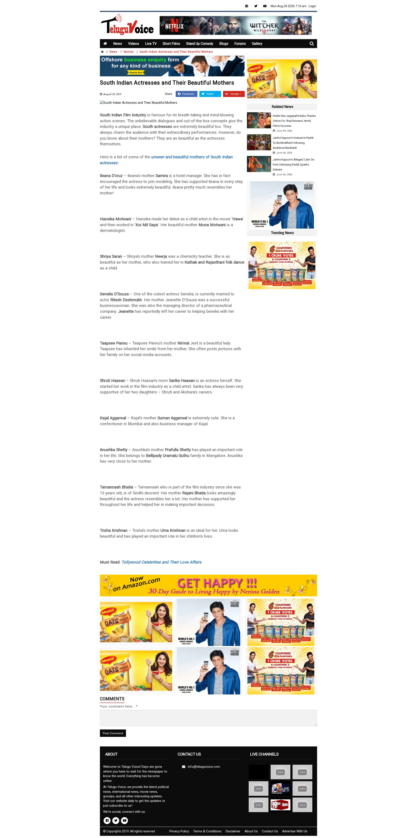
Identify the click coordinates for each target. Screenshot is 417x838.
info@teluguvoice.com (203, 767)
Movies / (131, 51)
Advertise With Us (294, 831)
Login (312, 6)
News (117, 44)
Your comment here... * (119, 706)
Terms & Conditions (207, 831)
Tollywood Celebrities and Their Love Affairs (161, 562)
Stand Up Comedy (199, 44)
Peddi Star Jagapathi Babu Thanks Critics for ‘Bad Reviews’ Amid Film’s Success (294, 120)
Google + (235, 93)
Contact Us (270, 831)
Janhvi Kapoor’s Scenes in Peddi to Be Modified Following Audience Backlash (293, 142)
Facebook (188, 93)
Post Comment (113, 733)
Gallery (257, 44)
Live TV (151, 44)
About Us (251, 831)
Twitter (209, 93)
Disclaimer (233, 831)
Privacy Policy (179, 831)
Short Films (171, 44)
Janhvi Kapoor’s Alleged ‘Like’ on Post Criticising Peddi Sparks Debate (293, 164)
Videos (133, 44)
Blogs (223, 44)
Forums (240, 44)
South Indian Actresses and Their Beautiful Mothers (176, 51)
